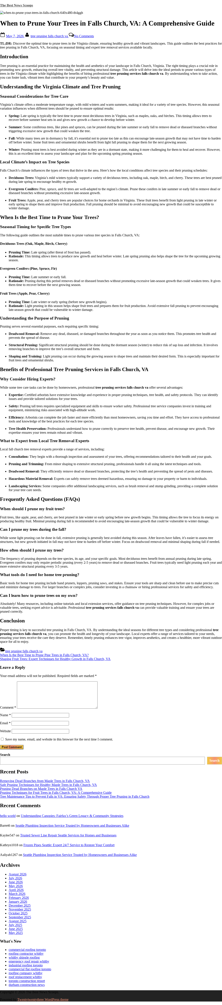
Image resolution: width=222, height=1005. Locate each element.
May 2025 (16, 933)
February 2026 (19, 897)
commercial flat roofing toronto (30, 969)
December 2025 (20, 905)
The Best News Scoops (16, 5)
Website (5, 731)
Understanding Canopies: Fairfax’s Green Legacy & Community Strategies (72, 816)
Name (5, 715)
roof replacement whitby (25, 977)
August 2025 (17, 921)
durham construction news (27, 985)
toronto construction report (27, 981)
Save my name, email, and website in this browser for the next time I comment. (59, 739)
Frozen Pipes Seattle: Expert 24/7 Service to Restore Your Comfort (68, 845)
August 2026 (17, 874)
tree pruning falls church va (50, 36)
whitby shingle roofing (24, 957)
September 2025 (20, 917)
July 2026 (15, 878)
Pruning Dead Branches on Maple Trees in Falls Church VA (41, 789)
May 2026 (16, 886)
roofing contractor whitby (26, 953)
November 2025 (20, 909)
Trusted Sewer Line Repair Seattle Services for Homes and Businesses (68, 835)
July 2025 (15, 925)
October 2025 (18, 913)
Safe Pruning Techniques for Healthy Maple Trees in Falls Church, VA (48, 785)
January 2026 (18, 901)
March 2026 (17, 894)
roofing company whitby (25, 973)
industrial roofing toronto (26, 965)
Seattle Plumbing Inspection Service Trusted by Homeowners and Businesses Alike (72, 825)
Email (5, 723)
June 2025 (16, 929)
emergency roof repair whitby (29, 961)
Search (5, 755)
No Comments (84, 36)
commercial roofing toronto (27, 949)
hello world (8, 816)
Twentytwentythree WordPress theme (43, 999)
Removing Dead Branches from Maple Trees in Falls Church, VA (45, 781)
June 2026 (16, 882)
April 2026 (16, 890)
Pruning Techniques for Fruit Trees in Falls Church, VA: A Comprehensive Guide (56, 792)
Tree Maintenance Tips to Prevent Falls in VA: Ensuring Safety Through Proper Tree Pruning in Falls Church (74, 796)
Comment (8, 707)
